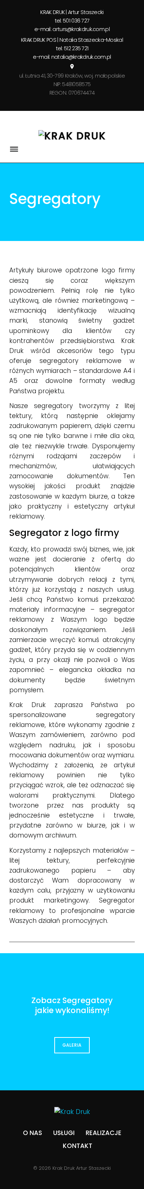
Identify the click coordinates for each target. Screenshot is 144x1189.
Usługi (64, 1132)
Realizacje (103, 1132)
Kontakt (77, 1145)
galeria (72, 1045)
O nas (32, 1132)
